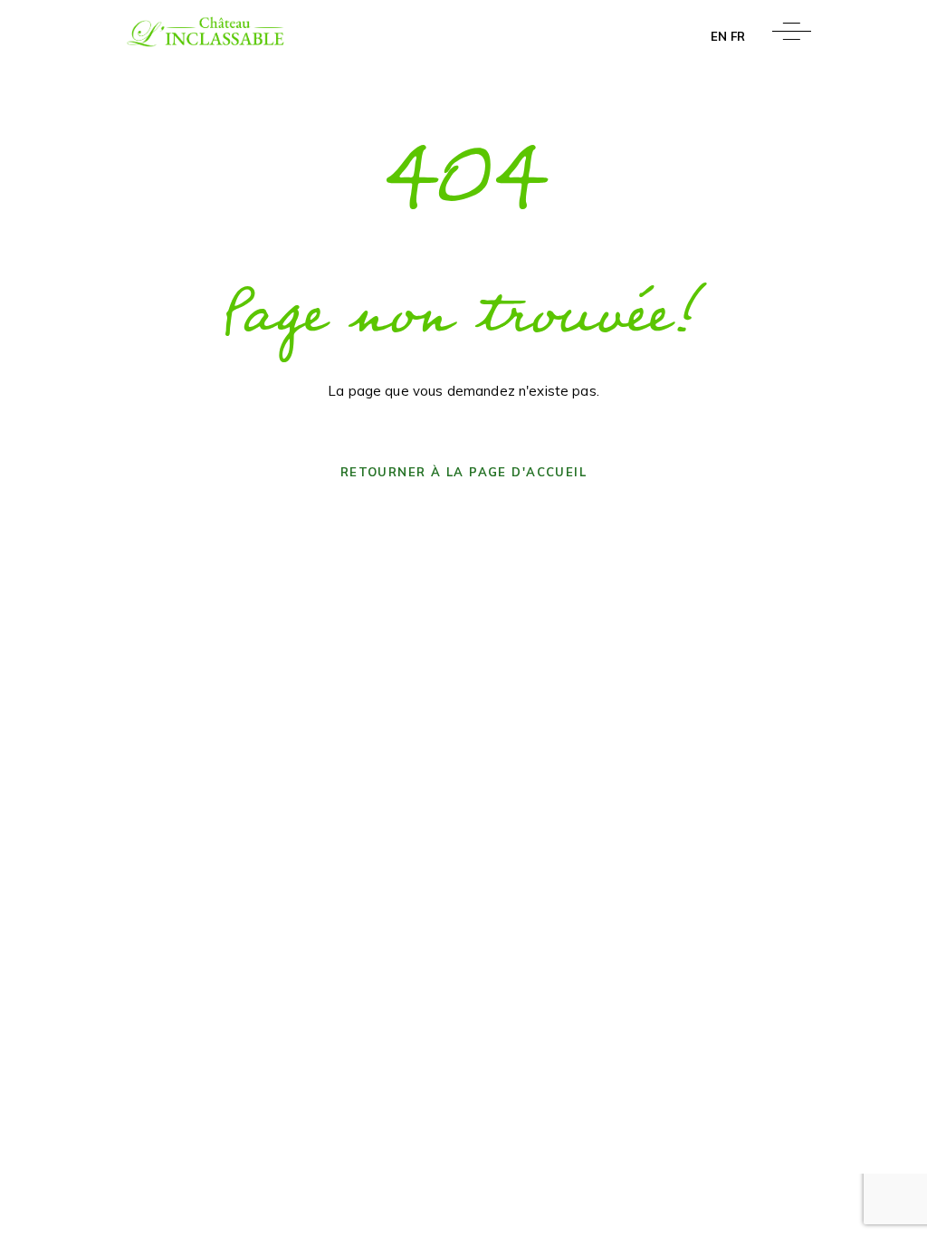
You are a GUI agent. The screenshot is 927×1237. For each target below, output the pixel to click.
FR (738, 36)
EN (719, 36)
